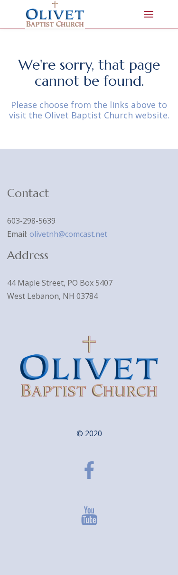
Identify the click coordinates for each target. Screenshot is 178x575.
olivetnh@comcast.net (68, 234)
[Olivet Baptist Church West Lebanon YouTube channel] (89, 516)
